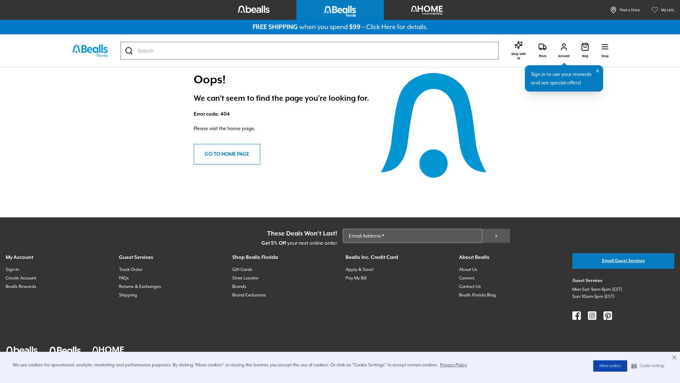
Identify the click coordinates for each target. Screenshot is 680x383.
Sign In (12, 269)
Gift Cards (242, 269)
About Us (468, 269)
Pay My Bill (356, 278)
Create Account (21, 278)
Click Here (381, 26)
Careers (467, 278)
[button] (648, 366)
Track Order (130, 269)
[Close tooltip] (597, 71)
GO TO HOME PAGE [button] (227, 154)
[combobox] (309, 51)
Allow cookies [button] (610, 366)
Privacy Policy (453, 364)
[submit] (496, 236)
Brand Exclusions (249, 295)
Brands (239, 286)
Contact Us (470, 286)
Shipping (128, 295)
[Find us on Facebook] (576, 315)
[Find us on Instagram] (592, 315)
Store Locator (245, 278)
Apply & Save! (360, 269)
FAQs (124, 278)
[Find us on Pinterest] (608, 315)
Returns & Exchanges (140, 286)
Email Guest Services (623, 260)
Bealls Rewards (21, 286)
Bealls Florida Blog (477, 295)
